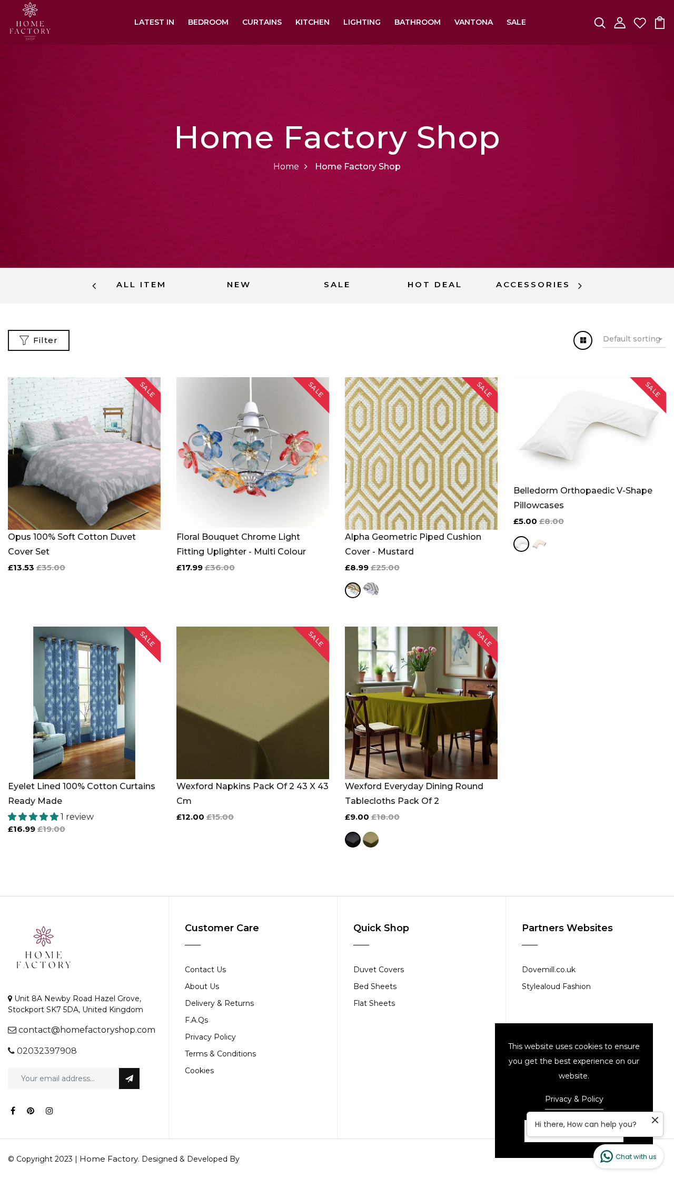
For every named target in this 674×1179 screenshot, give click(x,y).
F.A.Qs (196, 1020)
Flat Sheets (374, 1003)
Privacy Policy (210, 1037)
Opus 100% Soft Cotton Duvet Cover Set (72, 544)
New (239, 284)
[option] (141, 285)
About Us (202, 986)
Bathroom (417, 22)
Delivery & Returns (219, 1003)
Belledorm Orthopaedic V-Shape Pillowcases (582, 498)
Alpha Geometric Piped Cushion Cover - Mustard (413, 544)
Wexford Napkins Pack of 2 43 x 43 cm (252, 793)
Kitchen (312, 22)
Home (286, 167)
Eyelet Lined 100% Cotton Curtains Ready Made (81, 793)
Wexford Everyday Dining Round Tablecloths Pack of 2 (414, 793)
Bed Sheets (375, 986)
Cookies (199, 1070)
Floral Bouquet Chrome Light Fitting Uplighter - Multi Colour (241, 544)
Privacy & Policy (574, 1099)
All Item (141, 284)
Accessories (533, 284)
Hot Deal (435, 284)
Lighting (362, 22)
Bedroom (208, 22)
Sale (516, 22)
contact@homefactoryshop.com (86, 1030)
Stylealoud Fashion (556, 986)
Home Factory (109, 1159)
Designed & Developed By (190, 1159)
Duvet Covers (378, 969)
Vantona (473, 22)
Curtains (262, 22)
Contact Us (205, 969)
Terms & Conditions (220, 1054)
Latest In (154, 22)
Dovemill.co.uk (549, 969)
